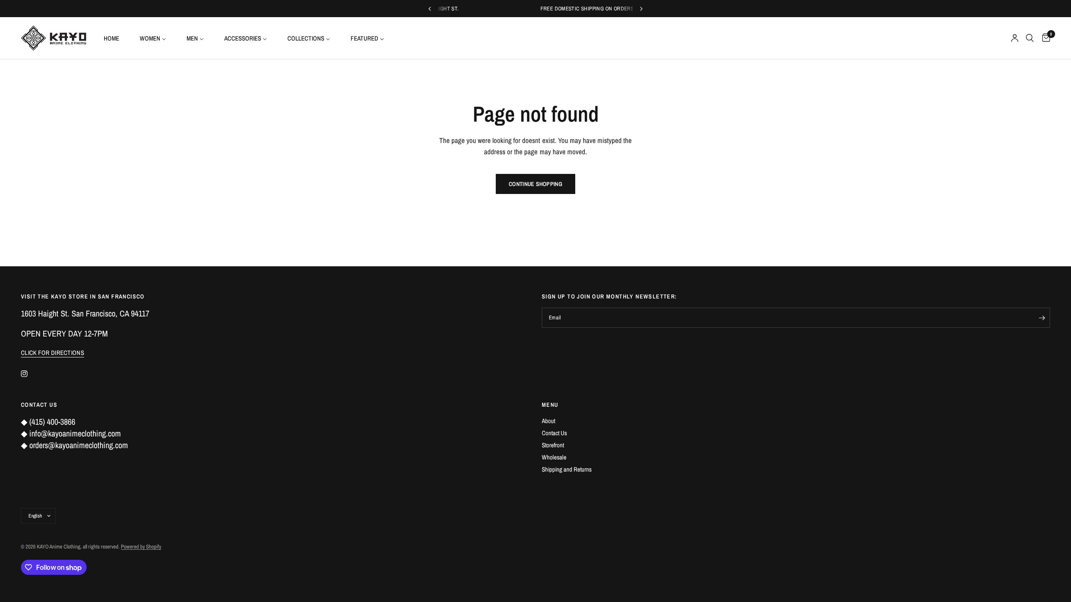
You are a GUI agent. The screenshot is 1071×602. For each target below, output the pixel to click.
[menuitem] (114, 38)
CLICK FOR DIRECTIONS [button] (52, 352)
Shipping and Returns (567, 469)
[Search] (1030, 38)
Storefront (553, 445)
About (548, 420)
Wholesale (554, 457)
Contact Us (554, 433)
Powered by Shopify (141, 546)
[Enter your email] (1041, 318)
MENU (550, 405)
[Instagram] (30, 374)
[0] (1044, 38)
